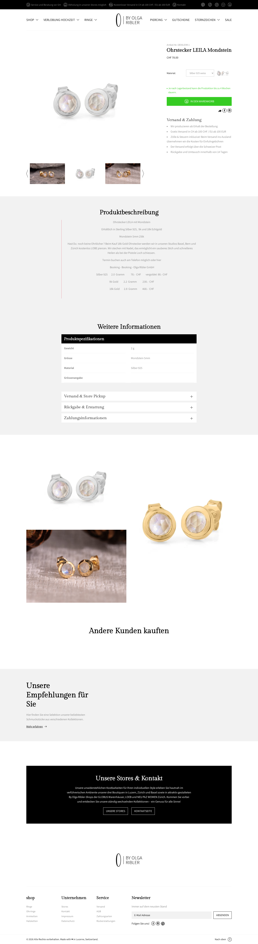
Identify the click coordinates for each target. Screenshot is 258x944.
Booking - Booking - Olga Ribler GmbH (132, 267)
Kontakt (65, 911)
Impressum (67, 916)
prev (27, 174)
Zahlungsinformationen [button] (85, 418)
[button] (230, 4)
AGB (99, 911)
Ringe (29, 906)
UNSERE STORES (115, 811)
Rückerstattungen (106, 921)
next (143, 174)
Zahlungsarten (104, 916)
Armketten (32, 916)
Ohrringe (30, 911)
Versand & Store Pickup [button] (84, 396)
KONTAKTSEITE (143, 811)
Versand (101, 906)
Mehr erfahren (34, 726)
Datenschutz (68, 921)
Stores (64, 906)
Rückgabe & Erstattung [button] (84, 407)
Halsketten (32, 921)
